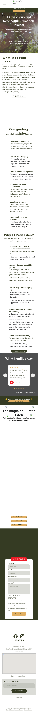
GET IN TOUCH (19, 401)
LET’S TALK (19, 614)
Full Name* (11, 563)
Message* (11, 583)
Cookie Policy (28, 710)
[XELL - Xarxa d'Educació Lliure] (19, 702)
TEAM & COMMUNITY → (19, 524)
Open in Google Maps (18, 676)
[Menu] (4, 4)
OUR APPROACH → (19, 516)
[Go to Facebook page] (15, 636)
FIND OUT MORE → (19, 96)
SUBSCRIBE (19, 691)
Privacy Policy (18, 710)
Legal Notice (10, 710)
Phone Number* (12, 576)
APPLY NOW (19, 11)
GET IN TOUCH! (19, 559)
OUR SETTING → (19, 520)
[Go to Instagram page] (22, 636)
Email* (10, 570)
